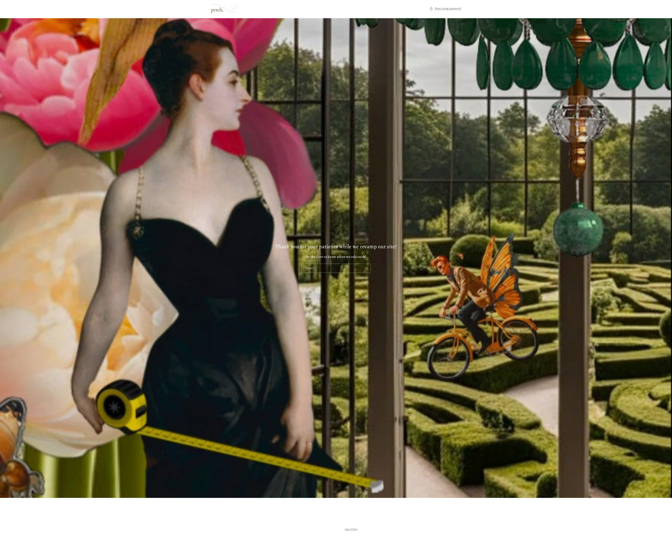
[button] (445, 8)
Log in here (351, 529)
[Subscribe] (366, 268)
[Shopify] (353, 522)
